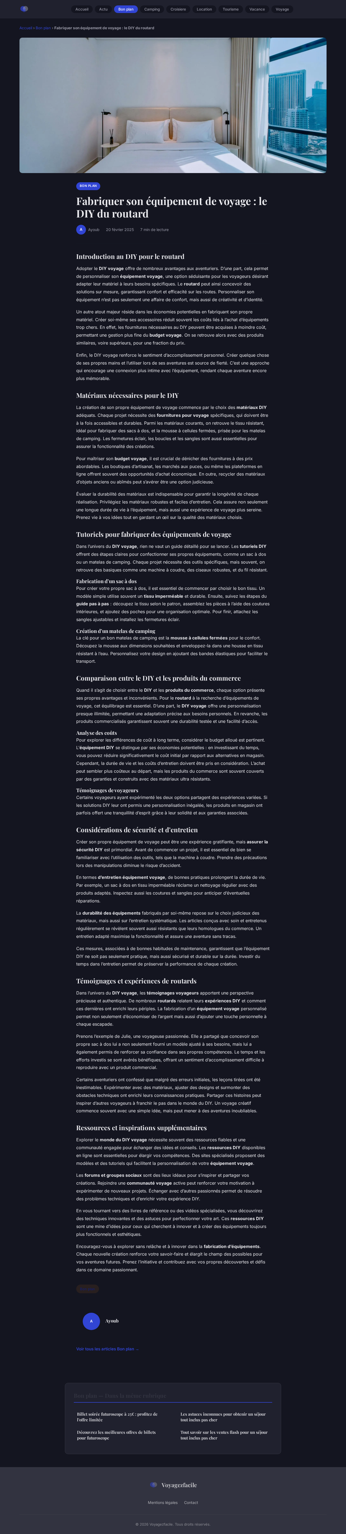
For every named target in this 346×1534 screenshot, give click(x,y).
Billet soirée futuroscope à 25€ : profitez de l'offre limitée (117, 1416)
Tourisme (231, 9)
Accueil (81, 9)
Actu (103, 9)
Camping (152, 9)
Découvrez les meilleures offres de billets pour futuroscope (116, 1435)
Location (204, 9)
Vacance (257, 9)
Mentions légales (163, 1502)
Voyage (282, 9)
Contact (191, 1502)
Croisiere (178, 9)
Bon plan (126, 9)
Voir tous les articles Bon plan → (107, 1348)
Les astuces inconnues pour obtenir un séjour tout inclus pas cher (223, 1416)
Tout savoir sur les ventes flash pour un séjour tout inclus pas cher (224, 1435)
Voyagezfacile (179, 1484)
